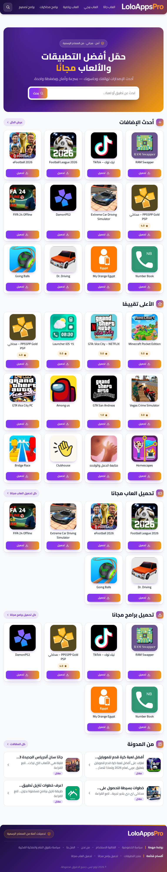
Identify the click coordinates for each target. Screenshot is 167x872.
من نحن (85, 847)
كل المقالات (17, 744)
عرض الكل (16, 122)
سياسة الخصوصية (132, 847)
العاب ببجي (91, 7)
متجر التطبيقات (132, 856)
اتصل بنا (70, 847)
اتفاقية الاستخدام (106, 847)
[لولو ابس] (143, 7)
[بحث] (7, 7)
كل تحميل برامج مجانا (23, 614)
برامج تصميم (27, 7)
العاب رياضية (71, 7)
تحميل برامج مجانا (108, 856)
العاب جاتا (109, 7)
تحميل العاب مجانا (81, 856)
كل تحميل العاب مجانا (23, 493)
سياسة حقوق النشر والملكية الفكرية (39, 847)
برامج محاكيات (49, 7)
